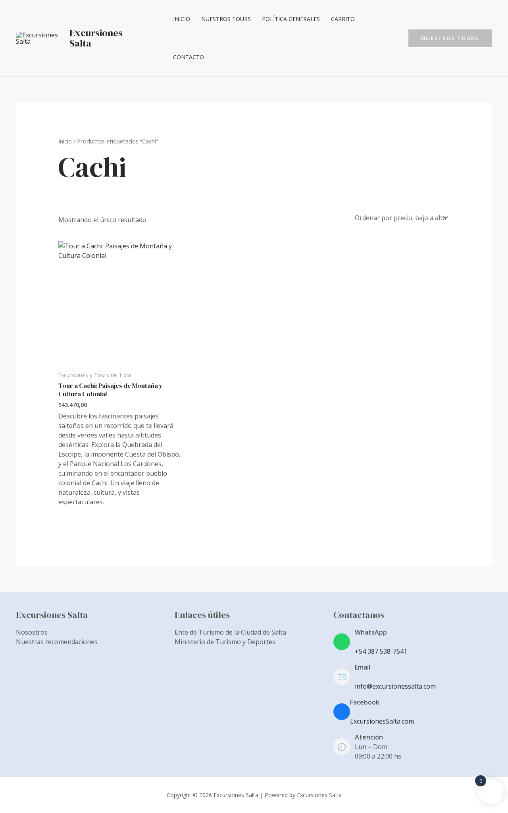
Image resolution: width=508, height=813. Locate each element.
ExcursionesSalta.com (382, 721)
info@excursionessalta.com (395, 686)
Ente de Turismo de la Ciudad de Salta (230, 632)
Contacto (188, 57)
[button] (450, 38)
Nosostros (32, 632)
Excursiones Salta (96, 38)
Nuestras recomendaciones (57, 641)
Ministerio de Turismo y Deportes (225, 641)
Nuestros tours (226, 19)
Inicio (181, 19)
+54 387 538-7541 (381, 651)
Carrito (343, 19)
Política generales (291, 19)
